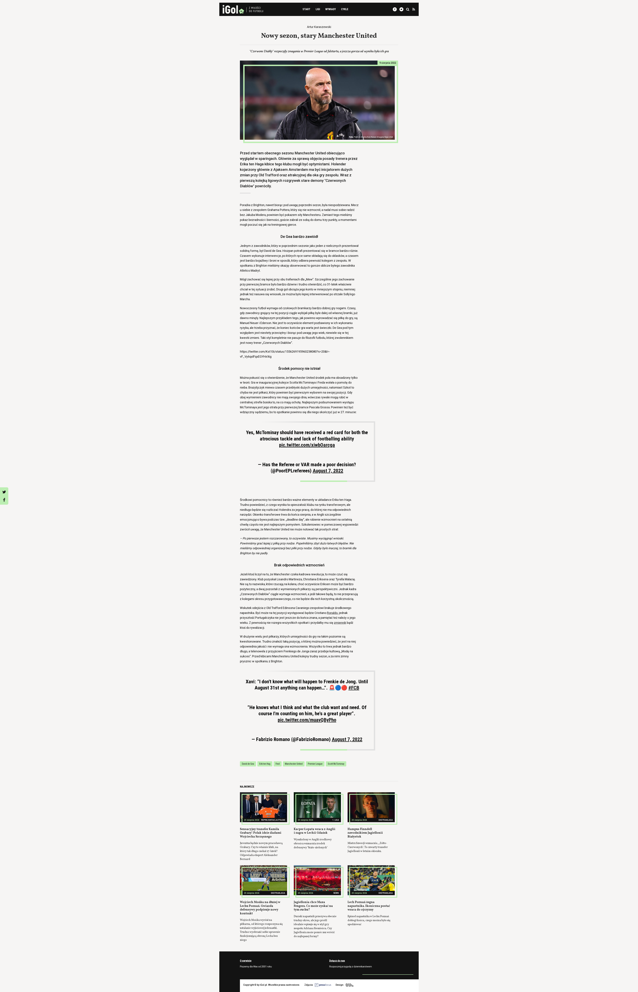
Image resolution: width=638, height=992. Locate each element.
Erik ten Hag (264, 763)
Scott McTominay (336, 763)
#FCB (353, 688)
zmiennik (340, 622)
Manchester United (294, 763)
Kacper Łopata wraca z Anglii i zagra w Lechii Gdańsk (314, 831)
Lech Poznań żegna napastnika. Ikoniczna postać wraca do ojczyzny (369, 906)
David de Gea (248, 763)
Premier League (315, 763)
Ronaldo (332, 613)
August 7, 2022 (328, 471)
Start (306, 9)
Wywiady (330, 9)
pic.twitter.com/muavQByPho (307, 720)
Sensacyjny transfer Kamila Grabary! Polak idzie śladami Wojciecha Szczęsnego (260, 833)
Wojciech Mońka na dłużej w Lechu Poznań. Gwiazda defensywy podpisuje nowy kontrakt (260, 908)
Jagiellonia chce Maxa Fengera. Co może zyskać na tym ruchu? (313, 906)
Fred (278, 763)
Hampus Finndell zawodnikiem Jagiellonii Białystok (365, 833)
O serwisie (245, 960)
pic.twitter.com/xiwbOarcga (307, 445)
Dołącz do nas (337, 960)
